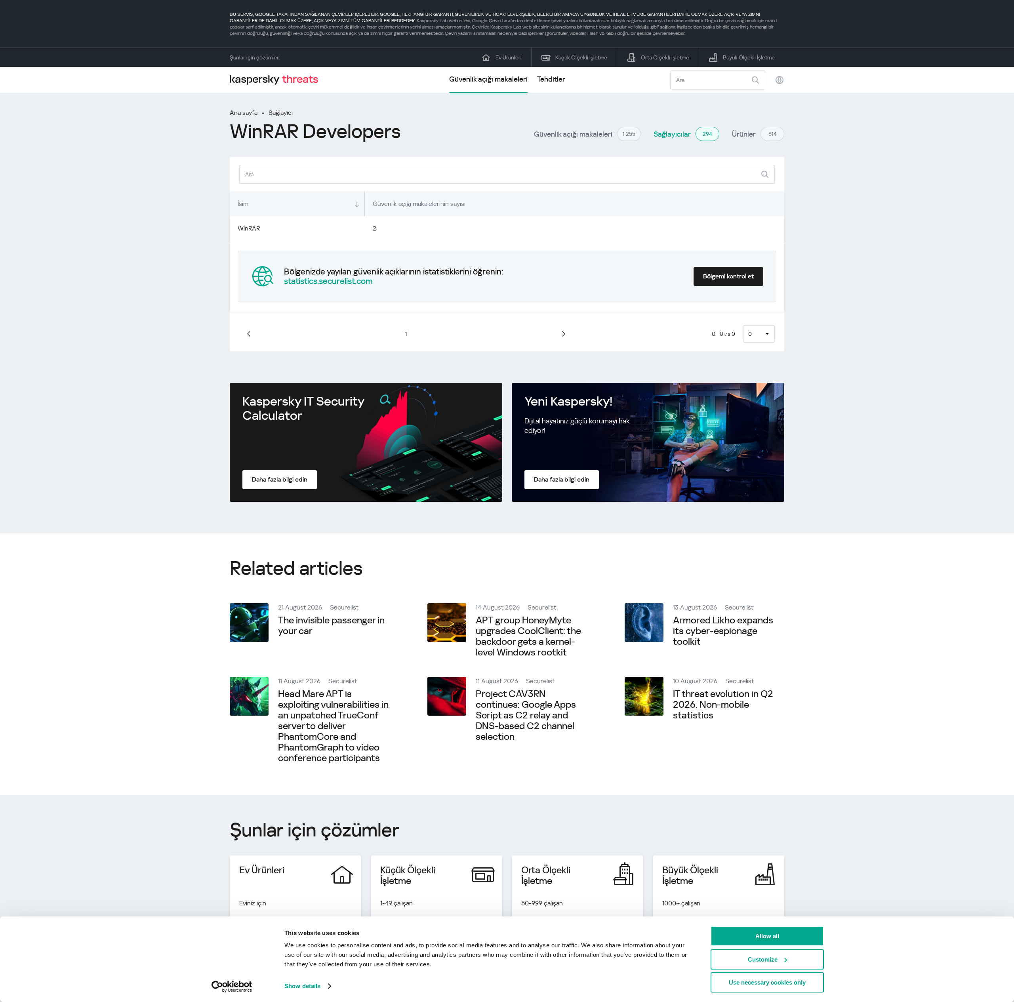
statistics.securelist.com (328, 281)
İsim (243, 204)
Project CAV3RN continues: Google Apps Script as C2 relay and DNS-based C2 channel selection (526, 715)
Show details (302, 986)
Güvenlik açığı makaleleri (488, 79)
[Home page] (277, 80)
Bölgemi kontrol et (728, 276)
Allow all (767, 936)
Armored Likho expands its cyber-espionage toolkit (723, 631)
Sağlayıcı (281, 112)
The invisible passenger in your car (331, 625)
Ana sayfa (243, 112)
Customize (763, 959)
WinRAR (249, 228)
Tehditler (551, 79)
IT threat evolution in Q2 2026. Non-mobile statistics (723, 704)
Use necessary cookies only (767, 982)
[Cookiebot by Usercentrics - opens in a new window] (232, 986)
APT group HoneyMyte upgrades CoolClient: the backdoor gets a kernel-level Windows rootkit (528, 636)
